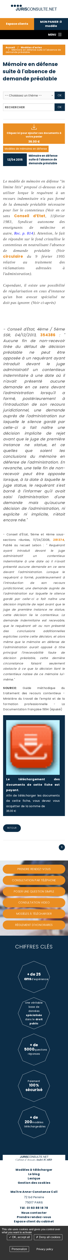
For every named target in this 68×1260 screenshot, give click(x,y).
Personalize (19, 1249)
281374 (58, 540)
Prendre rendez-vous (34, 1217)
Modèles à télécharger (34, 1170)
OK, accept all (20, 1237)
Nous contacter (34, 1213)
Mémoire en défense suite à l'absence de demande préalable (43, 159)
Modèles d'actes (31, 47)
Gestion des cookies (34, 1183)
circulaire (13, 256)
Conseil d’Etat (29, 215)
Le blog (34, 1174)
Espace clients (17, 24)
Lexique (34, 1178)
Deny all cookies (49, 1237)
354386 (47, 335)
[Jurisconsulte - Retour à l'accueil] (34, 6)
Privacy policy (44, 1249)
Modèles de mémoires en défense (26, 149)
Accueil (10, 47)
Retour (12, 827)
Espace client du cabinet (34, 1221)
